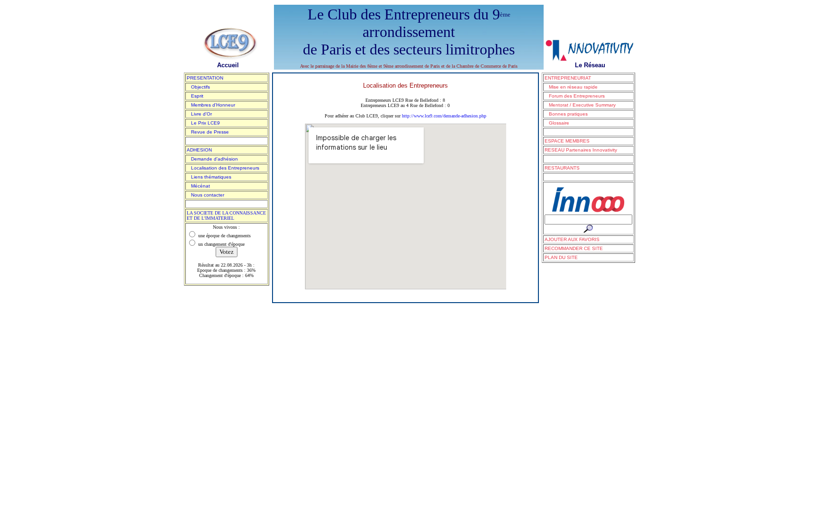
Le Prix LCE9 (203, 123)
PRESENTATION (205, 78)
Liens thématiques (209, 176)
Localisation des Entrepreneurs (223, 167)
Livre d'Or (199, 114)
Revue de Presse (208, 131)
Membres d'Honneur (211, 105)
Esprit (195, 96)
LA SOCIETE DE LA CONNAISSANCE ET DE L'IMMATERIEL (226, 215)
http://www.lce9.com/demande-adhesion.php (444, 115)
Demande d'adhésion (212, 158)
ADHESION (199, 149)
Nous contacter (205, 194)
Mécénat (198, 185)
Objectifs (198, 87)
